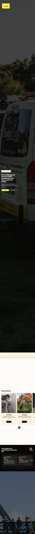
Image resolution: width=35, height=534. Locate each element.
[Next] (19, 427)
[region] (17, 409)
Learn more (9, 421)
